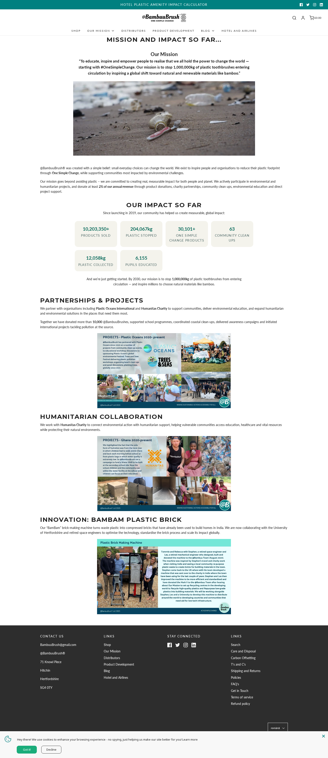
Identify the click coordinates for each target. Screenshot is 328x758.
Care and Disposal (243, 651)
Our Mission (112, 651)
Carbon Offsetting (243, 658)
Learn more (190, 739)
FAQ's (235, 684)
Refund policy (240, 704)
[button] (278, 728)
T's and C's (238, 664)
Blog (107, 671)
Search (235, 645)
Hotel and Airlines (239, 30)
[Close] (323, 735)
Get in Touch (239, 691)
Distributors (133, 30)
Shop (76, 30)
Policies (236, 677)
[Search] (294, 18)
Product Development (173, 30)
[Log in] (303, 18)
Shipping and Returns (245, 671)
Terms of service (242, 697)
